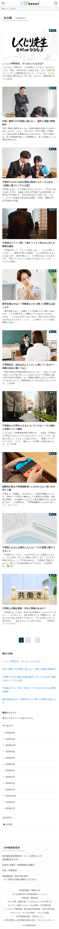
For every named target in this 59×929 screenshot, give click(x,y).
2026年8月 (10, 733)
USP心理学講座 (48, 909)
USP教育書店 (24, 890)
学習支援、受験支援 (30, 898)
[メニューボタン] (3, 3)
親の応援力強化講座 (32, 909)
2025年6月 (10, 758)
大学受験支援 (45, 905)
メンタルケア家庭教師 (13, 909)
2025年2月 (10, 783)
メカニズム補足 (43, 913)
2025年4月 (10, 770)
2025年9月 (10, 751)
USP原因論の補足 (23, 916)
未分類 (9, 824)
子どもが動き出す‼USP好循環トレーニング (29, 894)
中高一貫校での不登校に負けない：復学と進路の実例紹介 (29, 669)
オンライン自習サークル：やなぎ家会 (23, 905)
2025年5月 (10, 764)
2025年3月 (10, 777)
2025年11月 (10, 745)
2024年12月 (10, 796)
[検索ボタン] (55, 3)
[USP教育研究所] (29, 3)
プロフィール (15, 913)
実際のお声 (35, 890)
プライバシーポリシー (45, 920)
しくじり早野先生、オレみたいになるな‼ (21, 661)
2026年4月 (10, 739)
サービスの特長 (28, 913)
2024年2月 (10, 802)
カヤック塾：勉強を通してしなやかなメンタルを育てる (29, 902)
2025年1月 (10, 789)
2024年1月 (10, 808)
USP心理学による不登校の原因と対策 (20, 920)
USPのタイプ (37, 916)
